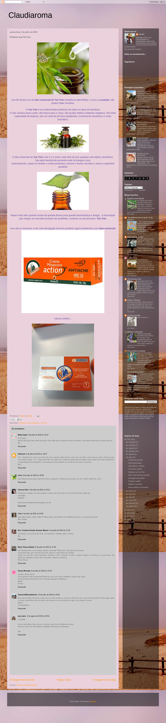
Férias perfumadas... (135, 463)
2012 (129, 516)
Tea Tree (43, 423)
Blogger (93, 701)
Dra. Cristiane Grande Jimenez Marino (33, 530)
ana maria (22, 616)
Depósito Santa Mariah (135, 198)
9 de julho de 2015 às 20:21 (39, 490)
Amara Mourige (24, 571)
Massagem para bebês (136, 478)
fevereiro (132, 503)
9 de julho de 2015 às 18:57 (38, 435)
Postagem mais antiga (104, 680)
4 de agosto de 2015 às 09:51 (38, 616)
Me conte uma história (134, 302)
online (126, 57)
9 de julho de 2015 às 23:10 (41, 571)
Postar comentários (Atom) (26, 685)
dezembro (132, 442)
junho (131, 491)
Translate (142, 190)
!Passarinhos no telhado (136, 351)
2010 (129, 522)
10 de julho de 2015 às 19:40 (49, 595)
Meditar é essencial (135, 484)
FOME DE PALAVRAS (144, 334)
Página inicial (64, 680)
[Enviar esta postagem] (37, 416)
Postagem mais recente (22, 680)
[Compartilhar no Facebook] (18, 419)
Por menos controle (135, 469)
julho (131, 457)
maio (131, 494)
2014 (129, 510)
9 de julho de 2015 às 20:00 (33, 475)
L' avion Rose (132, 258)
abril (130, 497)
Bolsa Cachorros (142, 317)
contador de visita (131, 176)
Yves (20, 514)
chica (20, 475)
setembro (132, 451)
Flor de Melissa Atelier (135, 372)
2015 (129, 439)
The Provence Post (134, 279)
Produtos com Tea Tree (136, 472)
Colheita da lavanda (135, 460)
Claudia (22, 416)
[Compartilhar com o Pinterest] (20, 419)
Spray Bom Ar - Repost (136, 466)
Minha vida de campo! (135, 237)
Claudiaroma (30, 15)
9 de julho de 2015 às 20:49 (32, 514)
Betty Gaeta (22, 435)
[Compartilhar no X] (16, 419)
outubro (131, 448)
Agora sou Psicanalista (144, 353)
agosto (131, 454)
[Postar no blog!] (13, 419)
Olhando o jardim (134, 481)
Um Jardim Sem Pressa (145, 200)
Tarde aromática (142, 138)
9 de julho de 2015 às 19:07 (36, 454)
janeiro (131, 506)
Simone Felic (23, 490)
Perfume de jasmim (144, 91)
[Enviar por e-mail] (11, 419)
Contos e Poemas (133, 300)
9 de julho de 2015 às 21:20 (59, 530)
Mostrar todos (153, 394)
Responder (22, 446)
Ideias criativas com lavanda (138, 487)
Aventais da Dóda (133, 315)
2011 (129, 519)
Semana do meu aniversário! (143, 154)
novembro (132, 445)
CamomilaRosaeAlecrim (27, 595)
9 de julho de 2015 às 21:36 (45, 547)
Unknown (21, 454)
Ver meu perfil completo (133, 49)
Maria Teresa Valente (26, 547)
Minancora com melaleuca (29, 423)
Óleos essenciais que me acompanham (146, 123)
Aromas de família (143, 107)
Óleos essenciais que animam (139, 475)
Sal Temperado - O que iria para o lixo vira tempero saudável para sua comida (145, 376)
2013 (129, 513)
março (131, 500)
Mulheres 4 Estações (135, 332)
